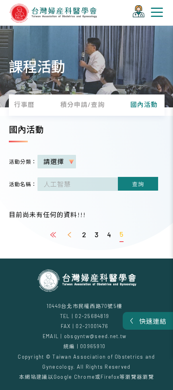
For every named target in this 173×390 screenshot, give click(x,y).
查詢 (138, 184)
